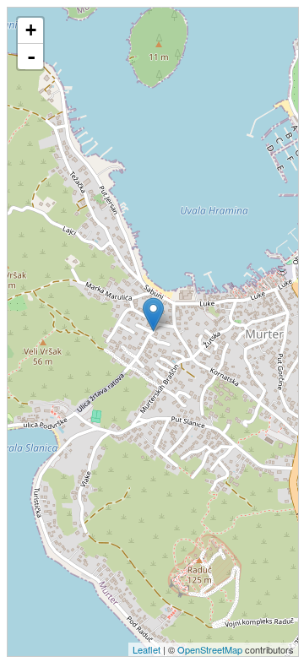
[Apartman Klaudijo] (153, 314)
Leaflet (146, 649)
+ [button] (30, 30)
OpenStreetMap (209, 649)
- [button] (31, 56)
